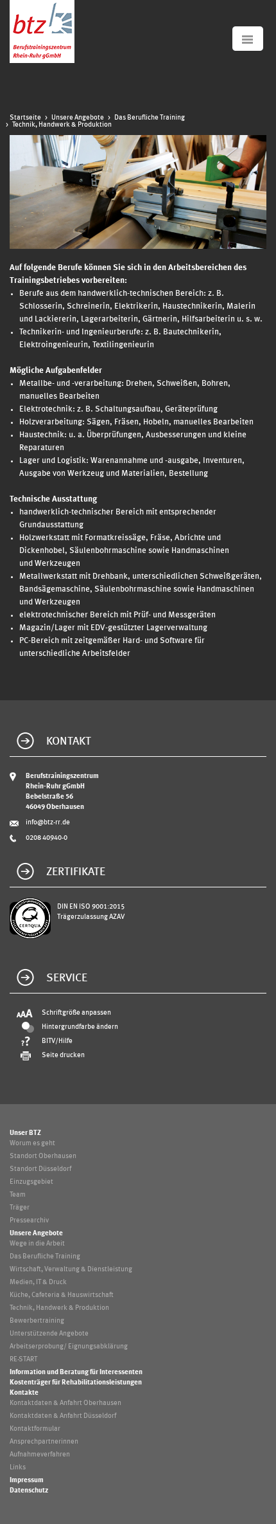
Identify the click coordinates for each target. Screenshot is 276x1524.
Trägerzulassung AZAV (91, 917)
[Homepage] (42, 61)
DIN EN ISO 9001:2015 (91, 907)
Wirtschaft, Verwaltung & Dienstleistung (71, 1269)
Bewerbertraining (37, 1321)
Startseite (25, 118)
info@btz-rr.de (48, 822)
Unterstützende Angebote (49, 1334)
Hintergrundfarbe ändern (80, 1027)
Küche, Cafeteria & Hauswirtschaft (62, 1295)
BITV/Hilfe (57, 1041)
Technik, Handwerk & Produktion (62, 125)
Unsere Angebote (77, 118)
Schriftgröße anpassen (76, 1013)
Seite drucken (63, 1055)
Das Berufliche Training (149, 118)
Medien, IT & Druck (38, 1282)
